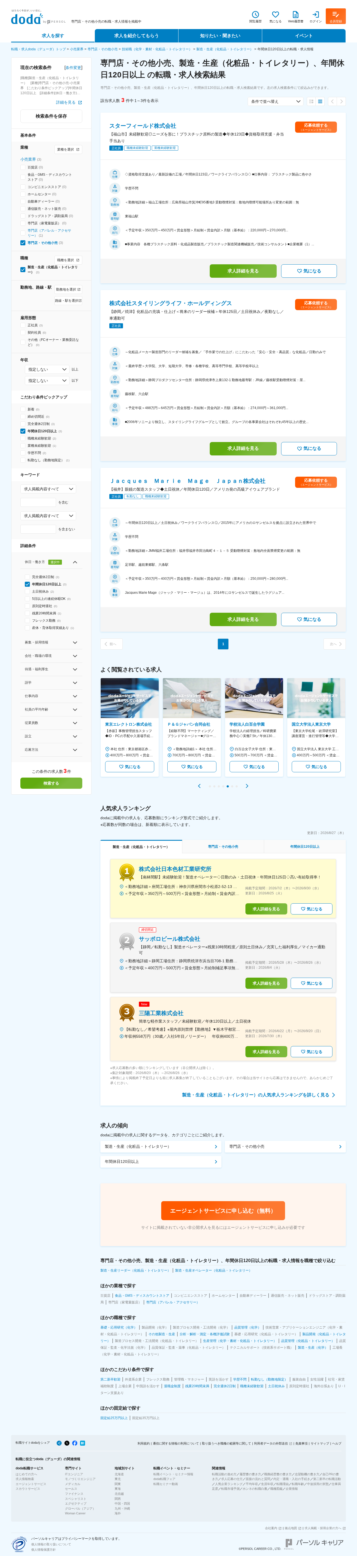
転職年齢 (298, 1484)
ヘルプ (336, 1443)
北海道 (119, 1474)
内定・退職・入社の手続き (291, 1479)
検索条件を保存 (51, 116)
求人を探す (53, 35)
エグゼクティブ (75, 1503)
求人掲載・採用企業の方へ (323, 1528)
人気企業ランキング (229, 1484)
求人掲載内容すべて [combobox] (41, 489)
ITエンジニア (74, 1474)
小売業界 (76, 49)
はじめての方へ (26, 1474)
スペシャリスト (75, 1498)
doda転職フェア (164, 1479)
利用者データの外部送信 (271, 1443)
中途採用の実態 (318, 1484)
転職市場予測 (230, 1488)
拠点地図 (291, 1528)
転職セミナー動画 (165, 1484)
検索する (51, 783)
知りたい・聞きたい (220, 35)
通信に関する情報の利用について (176, 1443)
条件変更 (73, 67)
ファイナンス (74, 1493)
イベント (304, 35)
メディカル (72, 1484)
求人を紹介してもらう (136, 35)
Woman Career (75, 1513)
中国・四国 (122, 1503)
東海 (118, 1488)
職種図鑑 (276, 1488)
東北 (118, 1479)
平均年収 (252, 1484)
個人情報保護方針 (43, 1549)
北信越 (119, 1493)
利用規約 (144, 1443)
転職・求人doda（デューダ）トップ (38, 49)
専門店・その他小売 (103, 49)
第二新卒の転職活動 (327, 1479)
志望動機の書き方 (307, 1474)
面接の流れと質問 (258, 1479)
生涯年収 (267, 1484)
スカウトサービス (28, 1488)
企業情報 (292, 1488)
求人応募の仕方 (232, 1479)
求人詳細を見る (243, 271)
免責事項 (301, 1443)
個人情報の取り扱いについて (51, 1544)
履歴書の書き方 (250, 1474)
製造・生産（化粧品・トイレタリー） (224, 49)
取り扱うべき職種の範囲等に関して (226, 1443)
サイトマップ (320, 1443)
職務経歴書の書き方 (278, 1474)
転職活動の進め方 (224, 1474)
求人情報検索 (25, 1479)
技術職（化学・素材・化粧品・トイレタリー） (157, 49)
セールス (71, 1488)
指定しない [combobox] (38, 369)
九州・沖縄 (122, 1508)
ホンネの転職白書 (255, 1488)
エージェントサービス (31, 1484)
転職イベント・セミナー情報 (173, 1474)
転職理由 (282, 1484)
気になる (312, 271)
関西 (118, 1498)
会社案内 (271, 1528)
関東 (118, 1484)
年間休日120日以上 (122, 1161)
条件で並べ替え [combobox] (265, 101)
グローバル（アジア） (80, 1508)
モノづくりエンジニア (80, 1479)
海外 (118, 1513)
